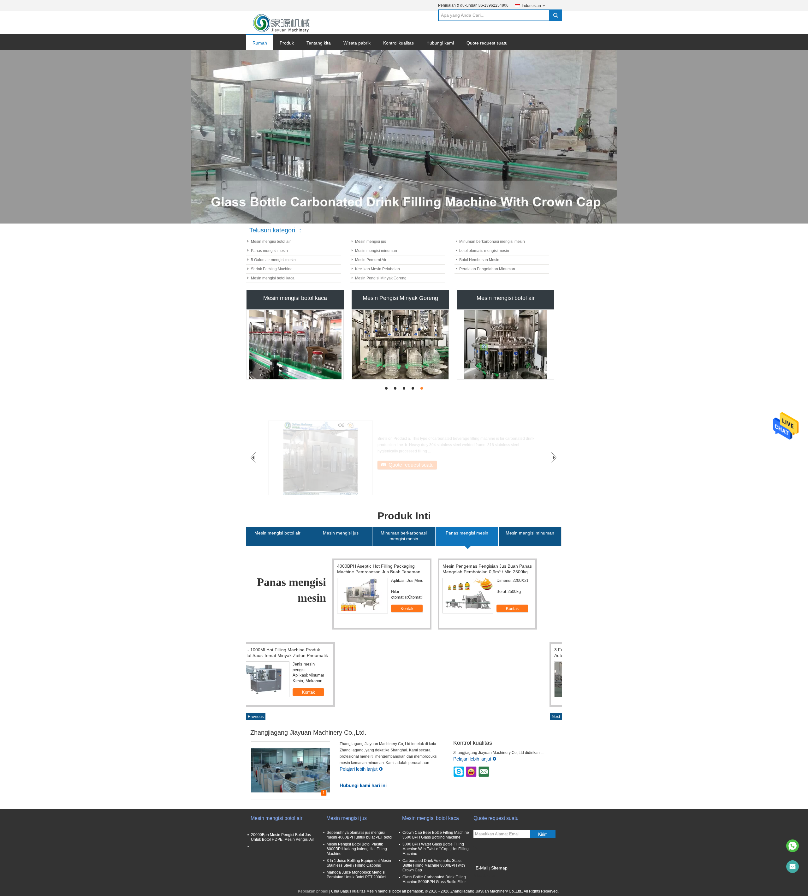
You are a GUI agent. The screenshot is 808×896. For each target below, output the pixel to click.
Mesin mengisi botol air (271, 241)
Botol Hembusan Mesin (479, 260)
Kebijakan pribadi (313, 891)
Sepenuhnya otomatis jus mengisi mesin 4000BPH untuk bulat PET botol (359, 834)
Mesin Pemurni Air (370, 260)
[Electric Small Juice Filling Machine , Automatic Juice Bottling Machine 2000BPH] (368, 595)
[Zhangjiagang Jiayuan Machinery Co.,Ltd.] (282, 23)
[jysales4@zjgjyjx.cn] (792, 866)
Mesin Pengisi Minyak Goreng (381, 278)
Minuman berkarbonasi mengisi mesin (492, 241)
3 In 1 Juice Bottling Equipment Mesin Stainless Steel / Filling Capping (359, 863)
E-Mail (482, 867)
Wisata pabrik (357, 42)
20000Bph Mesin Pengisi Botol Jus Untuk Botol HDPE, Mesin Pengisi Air (282, 837)
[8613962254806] (792, 846)
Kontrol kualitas (398, 42)
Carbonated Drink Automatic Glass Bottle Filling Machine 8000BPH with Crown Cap (433, 865)
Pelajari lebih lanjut (358, 769)
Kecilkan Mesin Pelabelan (377, 269)
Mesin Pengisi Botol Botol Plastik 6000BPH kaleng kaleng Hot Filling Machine (357, 849)
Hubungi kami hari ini (363, 785)
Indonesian (531, 5)
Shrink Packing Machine (272, 269)
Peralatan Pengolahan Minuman (487, 269)
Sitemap (499, 867)
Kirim (543, 834)
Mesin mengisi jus (370, 241)
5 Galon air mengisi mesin (273, 260)
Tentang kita (318, 42)
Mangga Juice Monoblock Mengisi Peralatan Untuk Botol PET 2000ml (356, 874)
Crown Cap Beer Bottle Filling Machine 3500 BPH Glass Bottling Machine (435, 834)
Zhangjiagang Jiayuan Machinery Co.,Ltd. (308, 732)
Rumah (259, 42)
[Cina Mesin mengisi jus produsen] (400, 344)
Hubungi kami (440, 42)
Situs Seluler (484, 876)
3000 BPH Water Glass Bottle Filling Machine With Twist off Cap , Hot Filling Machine (435, 849)
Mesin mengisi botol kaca (272, 278)
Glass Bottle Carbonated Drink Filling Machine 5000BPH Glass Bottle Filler (434, 879)
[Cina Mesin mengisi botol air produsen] (295, 344)
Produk (287, 42)
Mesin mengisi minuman (376, 250)
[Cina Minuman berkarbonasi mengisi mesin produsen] (505, 344)
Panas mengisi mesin (269, 250)
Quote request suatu (487, 42)
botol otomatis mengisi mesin (484, 250)
